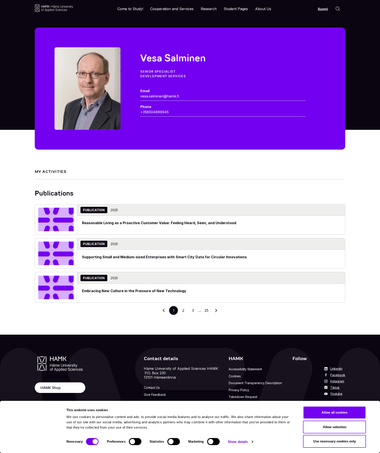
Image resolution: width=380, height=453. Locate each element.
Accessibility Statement (245, 369)
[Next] (216, 310)
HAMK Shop (50, 387)
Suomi (323, 9)
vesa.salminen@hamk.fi (159, 96)
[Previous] (163, 310)
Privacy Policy (239, 390)
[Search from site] (337, 9)
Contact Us (152, 387)
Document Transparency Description (255, 383)
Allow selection (334, 427)
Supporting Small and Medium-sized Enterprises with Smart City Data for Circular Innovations (164, 257)
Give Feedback (155, 394)
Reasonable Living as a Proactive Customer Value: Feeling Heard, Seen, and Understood (159, 223)
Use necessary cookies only (334, 441)
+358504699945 (154, 112)
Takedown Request (243, 397)
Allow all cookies (334, 412)
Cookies (235, 376)
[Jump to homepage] (54, 8)
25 (208, 311)
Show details (238, 442)
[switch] (135, 441)
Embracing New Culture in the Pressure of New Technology (134, 291)
